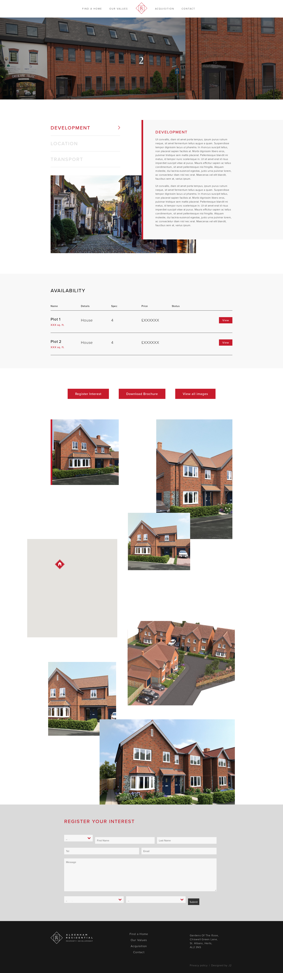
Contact (188, 8)
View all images (195, 393)
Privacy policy (199, 965)
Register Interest (88, 393)
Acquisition (164, 8)
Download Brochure (142, 393)
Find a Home (92, 8)
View (225, 320)
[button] (60, 564)
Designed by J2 (221, 965)
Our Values (118, 8)
